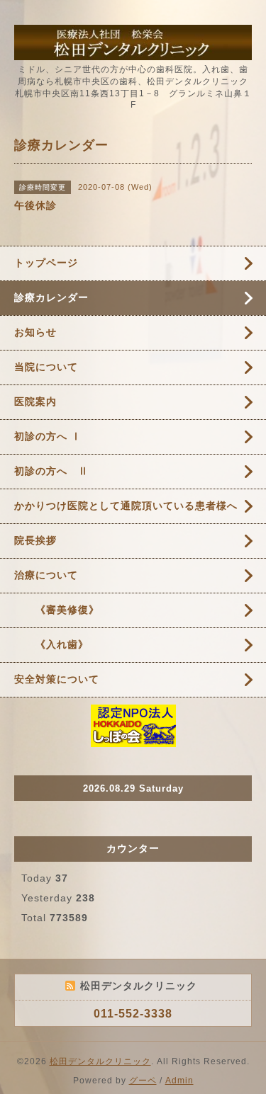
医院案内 (35, 401)
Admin (179, 1081)
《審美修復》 (56, 609)
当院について (46, 366)
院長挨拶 (35, 540)
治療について (46, 575)
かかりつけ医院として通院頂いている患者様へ (126, 505)
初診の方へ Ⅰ (48, 436)
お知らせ (35, 332)
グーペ (143, 1081)
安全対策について (56, 679)
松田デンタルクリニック (100, 1061)
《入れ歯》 (51, 644)
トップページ (46, 262)
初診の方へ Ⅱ (51, 471)
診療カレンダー (51, 297)
